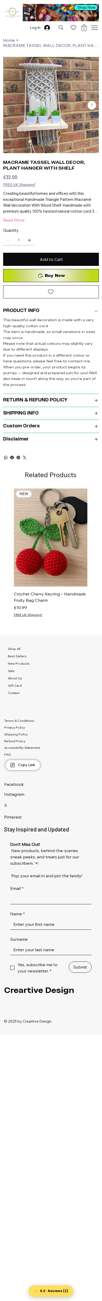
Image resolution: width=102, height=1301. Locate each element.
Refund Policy (14, 741)
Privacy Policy (14, 727)
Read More (14, 220)
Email (17, 888)
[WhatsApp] (5, 457)
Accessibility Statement (22, 748)
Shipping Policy (16, 734)
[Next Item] (92, 105)
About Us (15, 678)
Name (17, 913)
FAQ (7, 754)
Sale (11, 671)
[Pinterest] (18, 457)
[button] (84, 27)
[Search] (60, 27)
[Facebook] (12, 457)
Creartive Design (39, 990)
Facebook (14, 784)
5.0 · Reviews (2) (54, 1290)
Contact (14, 693)
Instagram (14, 794)
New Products (19, 663)
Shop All (14, 649)
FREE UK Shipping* (28, 615)
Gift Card (15, 685)
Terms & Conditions (19, 721)
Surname (19, 939)
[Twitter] (24, 457)
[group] (50, 552)
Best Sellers (17, 656)
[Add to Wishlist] (51, 291)
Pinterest (13, 817)
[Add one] (29, 240)
